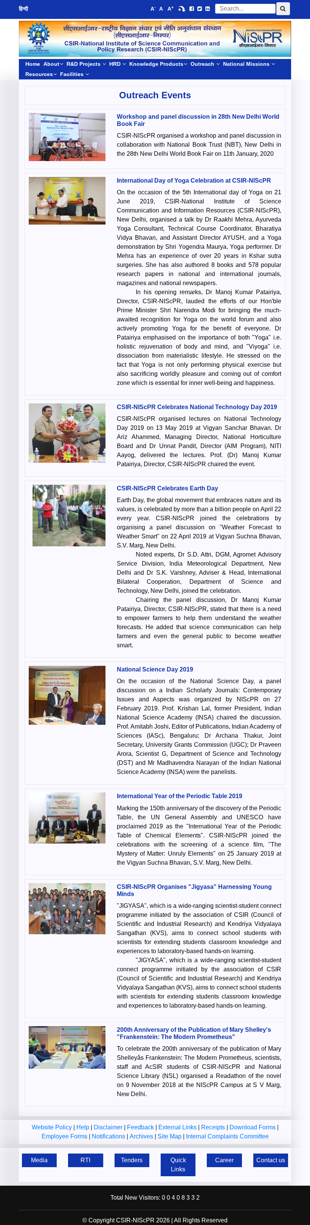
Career (224, 1160)
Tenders (132, 1160)
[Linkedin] (207, 9)
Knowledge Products (156, 64)
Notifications (109, 1136)
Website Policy (52, 1127)
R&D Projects (84, 64)
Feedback (141, 1127)
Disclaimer (109, 1127)
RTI (85, 1160)
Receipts (213, 1127)
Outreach (203, 64)
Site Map (170, 1136)
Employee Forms (65, 1136)
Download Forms (253, 1127)
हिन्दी (23, 9)
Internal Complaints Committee (227, 1136)
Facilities (72, 74)
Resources (39, 74)
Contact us (270, 1160)
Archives (142, 1136)
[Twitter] (199, 9)
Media (39, 1160)
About (51, 64)
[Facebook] (191, 9)
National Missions (247, 64)
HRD (115, 64)
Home (32, 64)
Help (83, 1127)
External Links (178, 1127)
